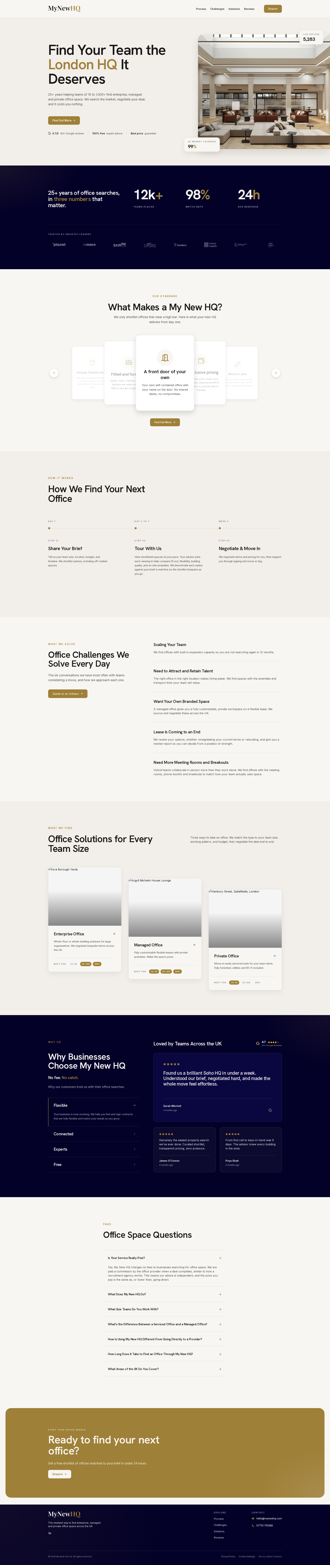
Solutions (234, 9)
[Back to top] (64, 9)
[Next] (276, 372)
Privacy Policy (228, 1556)
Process (201, 9)
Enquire (273, 8)
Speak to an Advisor (65, 693)
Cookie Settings (247, 1556)
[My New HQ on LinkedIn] (50, 1533)
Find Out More (163, 422)
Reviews (249, 9)
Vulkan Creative (274, 1556)
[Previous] (54, 372)
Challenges (217, 9)
